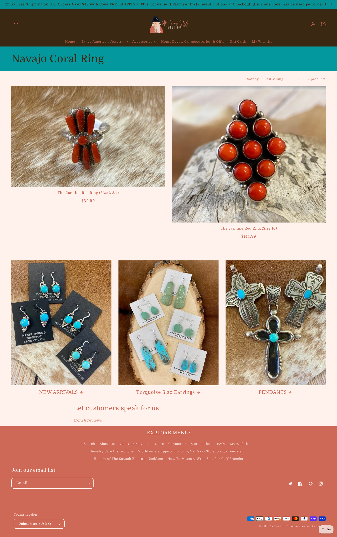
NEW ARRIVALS (58, 392)
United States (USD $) (35, 523)
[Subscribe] (88, 483)
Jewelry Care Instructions (112, 451)
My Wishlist (240, 444)
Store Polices (202, 444)
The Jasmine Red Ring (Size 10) (249, 228)
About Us (107, 444)
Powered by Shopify (313, 526)
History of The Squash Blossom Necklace (128, 458)
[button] (16, 24)
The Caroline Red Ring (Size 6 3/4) (88, 193)
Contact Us (177, 444)
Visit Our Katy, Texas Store (141, 444)
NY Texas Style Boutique (285, 526)
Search (89, 444)
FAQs (221, 444)
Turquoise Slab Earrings (165, 392)
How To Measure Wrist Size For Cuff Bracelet (205, 458)
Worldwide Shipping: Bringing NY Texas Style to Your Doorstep (191, 451)
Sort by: (253, 79)
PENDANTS (273, 392)
